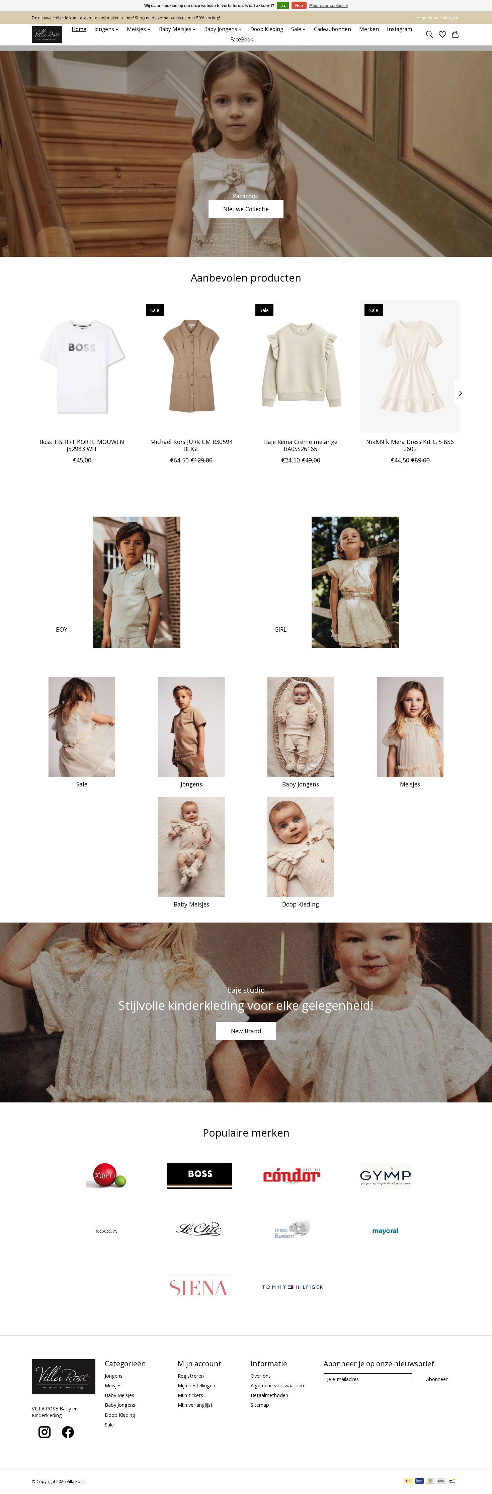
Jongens (191, 784)
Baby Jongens (300, 784)
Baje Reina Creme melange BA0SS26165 (300, 444)
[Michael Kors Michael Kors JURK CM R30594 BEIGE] (191, 366)
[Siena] (199, 1288)
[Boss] (199, 1176)
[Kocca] (107, 1232)
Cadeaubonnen (332, 29)
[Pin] (419, 1481)
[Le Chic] (199, 1232)
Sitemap (260, 1404)
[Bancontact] (452, 1481)
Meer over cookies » (328, 5)
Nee (299, 5)
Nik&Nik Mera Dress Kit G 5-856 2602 (410, 444)
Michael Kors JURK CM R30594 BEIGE (191, 444)
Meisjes (410, 784)
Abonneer (437, 1379)
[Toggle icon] (429, 34)
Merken (369, 29)
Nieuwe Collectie (246, 209)
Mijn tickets (190, 1395)
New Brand (246, 1031)
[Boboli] (107, 1176)
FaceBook (241, 39)
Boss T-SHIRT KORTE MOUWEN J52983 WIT (81, 444)
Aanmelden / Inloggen (437, 18)
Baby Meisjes (191, 904)
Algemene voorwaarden (277, 1385)
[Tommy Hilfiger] (292, 1288)
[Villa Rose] (47, 34)
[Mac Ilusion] (292, 1232)
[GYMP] (385, 1176)
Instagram (399, 29)
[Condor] (292, 1176)
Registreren (191, 1375)
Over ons (261, 1375)
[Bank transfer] (441, 1481)
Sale (81, 784)
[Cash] (430, 1481)
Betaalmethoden (269, 1395)
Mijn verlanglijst (195, 1404)
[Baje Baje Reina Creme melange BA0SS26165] (301, 366)
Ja (282, 5)
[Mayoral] (385, 1232)
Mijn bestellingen (196, 1385)
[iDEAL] (408, 1481)
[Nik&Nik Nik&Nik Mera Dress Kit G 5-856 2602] (410, 366)
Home (79, 29)
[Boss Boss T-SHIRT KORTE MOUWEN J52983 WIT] (82, 366)
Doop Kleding (266, 29)
